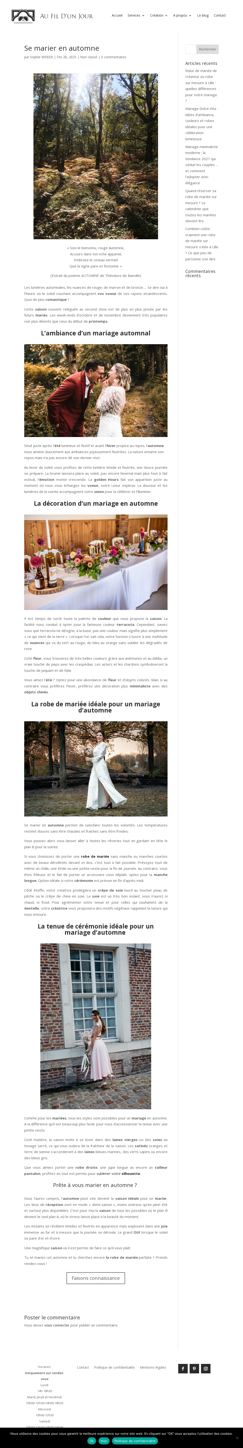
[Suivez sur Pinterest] (194, 1368)
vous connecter (57, 1325)
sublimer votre (118, 1173)
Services (134, 15)
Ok (92, 1441)
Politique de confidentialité (114, 1368)
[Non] (237, 1437)
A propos (180, 15)
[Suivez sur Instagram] (205, 1368)
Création (156, 15)
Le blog (203, 15)
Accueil (117, 15)
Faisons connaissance (96, 1278)
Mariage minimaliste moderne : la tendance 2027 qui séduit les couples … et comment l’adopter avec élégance (201, 164)
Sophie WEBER (41, 57)
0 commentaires (113, 57)
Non (104, 1441)
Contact (220, 15)
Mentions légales (153, 1368)
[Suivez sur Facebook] (183, 1368)
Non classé (88, 57)
